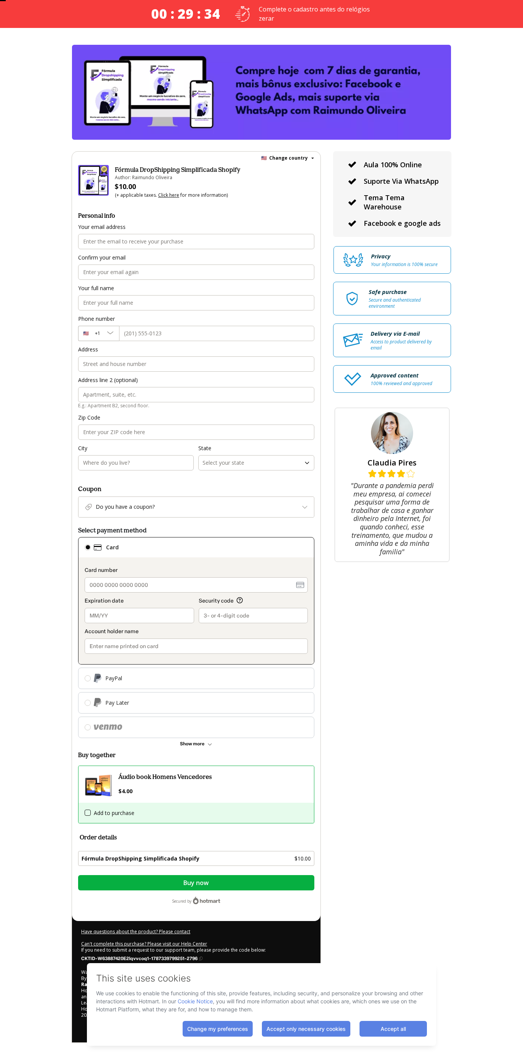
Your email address (102, 226)
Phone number (96, 318)
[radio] (88, 547)
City (82, 448)
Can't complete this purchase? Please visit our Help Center (144, 944)
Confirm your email (102, 257)
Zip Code (89, 417)
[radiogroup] (196, 637)
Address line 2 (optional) (108, 380)
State (204, 448)
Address (88, 349)
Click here (168, 195)
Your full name (96, 288)
